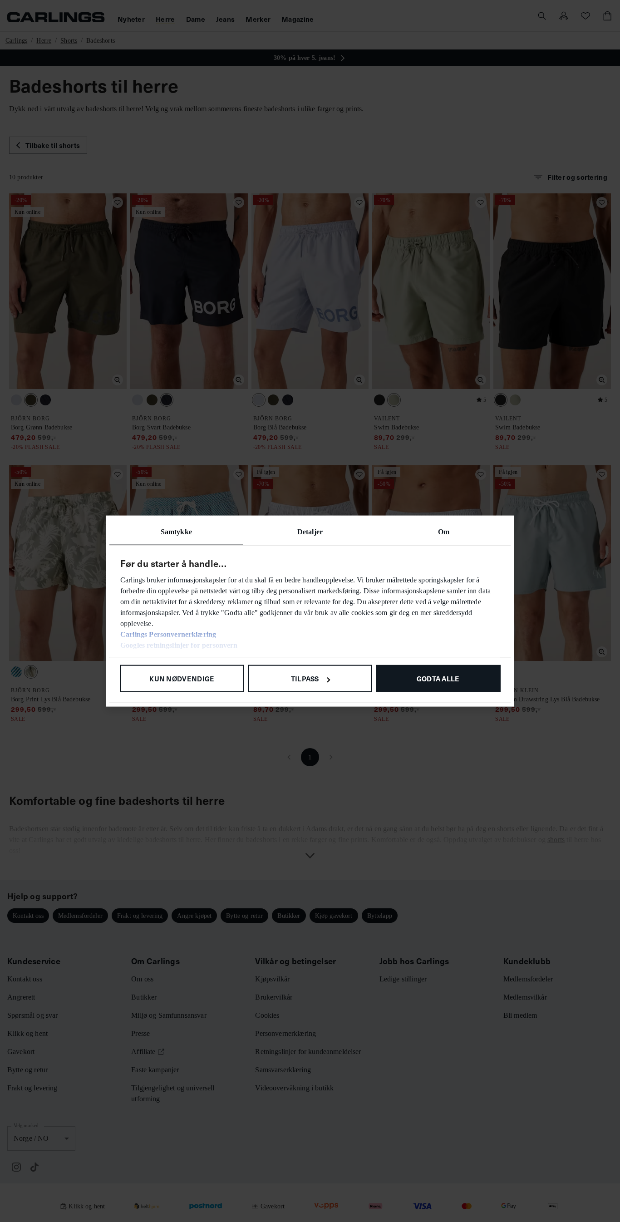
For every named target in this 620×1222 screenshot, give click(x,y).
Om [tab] (443, 532)
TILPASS (305, 678)
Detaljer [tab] (310, 532)
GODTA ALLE (438, 678)
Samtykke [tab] (176, 532)
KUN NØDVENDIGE (181, 678)
